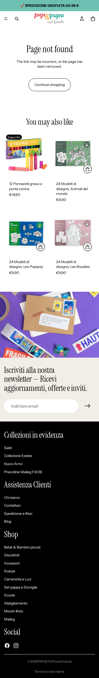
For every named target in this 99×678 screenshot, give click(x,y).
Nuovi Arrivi (13, 464)
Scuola (9, 595)
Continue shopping (50, 84)
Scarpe (9, 571)
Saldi (8, 448)
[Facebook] (7, 646)
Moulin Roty (13, 611)
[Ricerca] (16, 18)
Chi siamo (12, 497)
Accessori (12, 563)
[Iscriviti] (87, 406)
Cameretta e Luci (17, 579)
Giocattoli (11, 555)
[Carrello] (92, 18)
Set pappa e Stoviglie (20, 587)
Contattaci (12, 505)
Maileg (9, 619)
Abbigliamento (15, 603)
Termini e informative (49, 671)
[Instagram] (16, 646)
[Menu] (6, 19)
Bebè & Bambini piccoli (22, 547)
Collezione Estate (18, 455)
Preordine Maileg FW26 (23, 471)
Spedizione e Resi (18, 513)
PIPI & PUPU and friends (55, 661)
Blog (7, 521)
